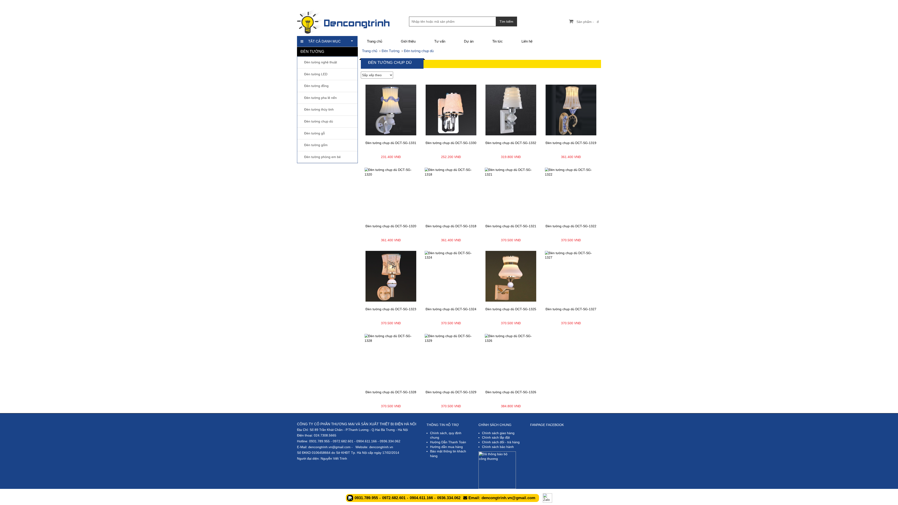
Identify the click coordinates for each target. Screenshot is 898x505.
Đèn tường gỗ (314, 133)
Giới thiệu (408, 41)
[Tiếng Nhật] (581, 3)
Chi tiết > (376, 134)
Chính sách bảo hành (498, 447)
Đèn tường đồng (316, 86)
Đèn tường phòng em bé (322, 157)
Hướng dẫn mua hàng (446, 447)
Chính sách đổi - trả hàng (501, 442)
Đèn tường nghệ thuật (320, 62)
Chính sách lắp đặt (496, 437)
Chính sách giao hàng (498, 433)
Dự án (469, 41)
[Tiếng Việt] (565, 3)
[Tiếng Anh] (573, 3)
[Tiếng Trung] (589, 3)
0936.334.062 (390, 441)
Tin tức (497, 41)
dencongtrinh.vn (381, 447)
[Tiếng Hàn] (597, 3)
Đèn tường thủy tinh (319, 109)
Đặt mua (405, 134)
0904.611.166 (366, 441)
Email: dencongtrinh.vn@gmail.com (501, 498)
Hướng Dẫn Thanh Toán (448, 442)
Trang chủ (374, 41)
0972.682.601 (343, 441)
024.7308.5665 (325, 435)
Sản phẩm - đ (587, 22)
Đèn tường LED (315, 74)
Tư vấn (439, 41)
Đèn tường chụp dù (318, 121)
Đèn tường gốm (316, 145)
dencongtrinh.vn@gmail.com (329, 447)
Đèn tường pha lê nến (320, 98)
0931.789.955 (319, 441)
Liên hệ (526, 41)
